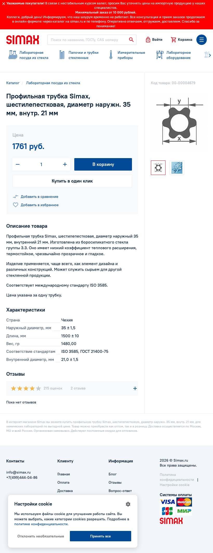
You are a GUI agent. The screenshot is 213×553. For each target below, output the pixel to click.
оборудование (179, 55)
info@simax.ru (18, 472)
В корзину (103, 164)
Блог (113, 474)
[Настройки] (128, 504)
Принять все (100, 536)
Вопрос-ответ (120, 490)
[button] (154, 40)
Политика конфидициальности (177, 477)
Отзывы (115, 482)
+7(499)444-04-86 (21, 477)
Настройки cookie (175, 484)
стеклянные (83, 55)
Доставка (65, 490)
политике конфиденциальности (41, 524)
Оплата (63, 482)
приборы (131, 55)
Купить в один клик (72, 181)
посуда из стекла (33, 55)
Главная (63, 474)
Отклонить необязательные (40, 536)
